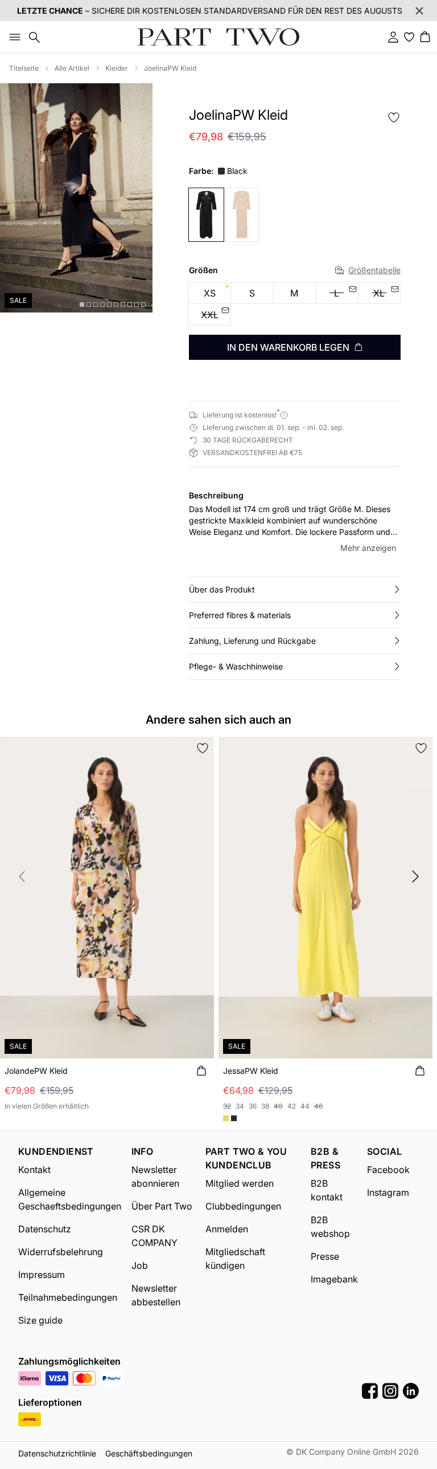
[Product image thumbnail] (82, 304)
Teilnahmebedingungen (67, 1297)
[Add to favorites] (393, 117)
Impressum (41, 1274)
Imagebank (334, 1279)
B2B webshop (330, 1226)
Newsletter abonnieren (155, 1176)
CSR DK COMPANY (154, 1235)
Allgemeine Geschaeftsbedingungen (69, 1199)
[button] (295, 590)
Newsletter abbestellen (155, 1295)
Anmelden (226, 1229)
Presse (325, 1256)
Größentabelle (374, 270)
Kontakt (34, 1169)
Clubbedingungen (243, 1206)
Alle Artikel (72, 68)
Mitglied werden (239, 1183)
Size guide (40, 1320)
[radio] (209, 293)
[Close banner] (419, 10)
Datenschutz (44, 1229)
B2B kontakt (327, 1190)
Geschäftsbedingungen (148, 1453)
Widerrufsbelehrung (60, 1251)
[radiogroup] (295, 304)
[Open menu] (12, 37)
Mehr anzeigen (368, 548)
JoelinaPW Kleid (170, 68)
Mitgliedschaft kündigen (235, 1258)
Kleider (116, 68)
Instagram (388, 1192)
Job (139, 1265)
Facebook (388, 1169)
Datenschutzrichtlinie (57, 1453)
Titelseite (24, 68)
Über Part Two (161, 1206)
